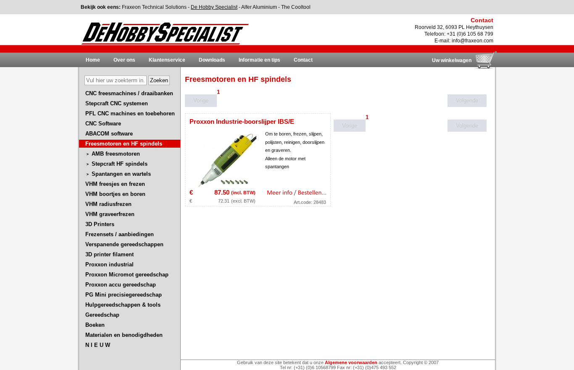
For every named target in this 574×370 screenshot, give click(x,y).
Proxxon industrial (109, 264)
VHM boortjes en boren (115, 194)
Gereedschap (102, 315)
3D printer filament (109, 254)
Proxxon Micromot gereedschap (127, 274)
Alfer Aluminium (259, 7)
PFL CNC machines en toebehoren (130, 113)
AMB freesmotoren (116, 154)
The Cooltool (296, 7)
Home (93, 60)
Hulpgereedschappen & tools (123, 305)
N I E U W (97, 345)
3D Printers (99, 224)
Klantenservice (167, 60)
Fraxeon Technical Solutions (154, 7)
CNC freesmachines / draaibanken (129, 93)
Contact (303, 60)
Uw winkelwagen (451, 60)
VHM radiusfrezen (108, 204)
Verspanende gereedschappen (124, 244)
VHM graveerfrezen (109, 214)
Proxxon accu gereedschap (120, 284)
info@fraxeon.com (472, 41)
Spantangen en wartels (121, 174)
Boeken (95, 325)
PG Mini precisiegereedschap (123, 295)
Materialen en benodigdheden (124, 335)
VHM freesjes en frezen (115, 184)
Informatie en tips (259, 60)
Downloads (212, 60)
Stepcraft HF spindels (119, 164)
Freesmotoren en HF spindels (123, 144)
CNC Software (103, 123)
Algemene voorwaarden (351, 362)
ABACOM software (109, 133)
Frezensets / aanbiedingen (119, 234)
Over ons (124, 60)
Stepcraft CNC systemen (116, 103)
